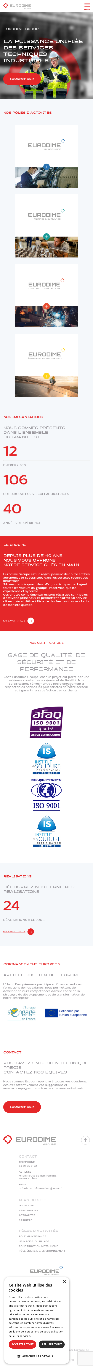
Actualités (27, 1215)
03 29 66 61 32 (28, 1166)
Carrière (25, 1220)
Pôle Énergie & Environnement (42, 1251)
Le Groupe (26, 1205)
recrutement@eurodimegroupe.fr (41, 1188)
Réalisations (28, 1210)
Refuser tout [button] (52, 1344)
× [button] (64, 1281)
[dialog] (36, 1320)
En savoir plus (14, 620)
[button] (37, 1356)
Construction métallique (38, 1246)
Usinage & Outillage (34, 1241)
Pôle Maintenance (32, 1236)
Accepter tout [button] (22, 1344)
